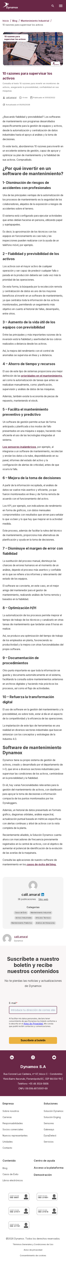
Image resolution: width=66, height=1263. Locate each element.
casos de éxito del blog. (41, 864)
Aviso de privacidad (33, 1250)
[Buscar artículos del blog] (52, 6)
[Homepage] (10, 6)
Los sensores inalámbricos (19, 446)
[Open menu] (60, 6)
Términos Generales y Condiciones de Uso (33, 1244)
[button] (21, 913)
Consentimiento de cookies (33, 1255)
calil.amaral (11, 97)
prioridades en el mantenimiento (41, 375)
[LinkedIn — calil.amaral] (43, 894)
